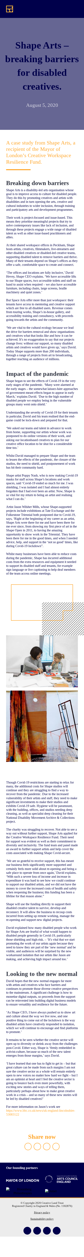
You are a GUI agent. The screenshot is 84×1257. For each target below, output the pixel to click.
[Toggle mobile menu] (76, 9)
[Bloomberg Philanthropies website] (22, 1190)
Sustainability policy (42, 1218)
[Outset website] (51, 1191)
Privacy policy (42, 1212)
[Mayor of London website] (22, 1180)
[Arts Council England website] (61, 1179)
